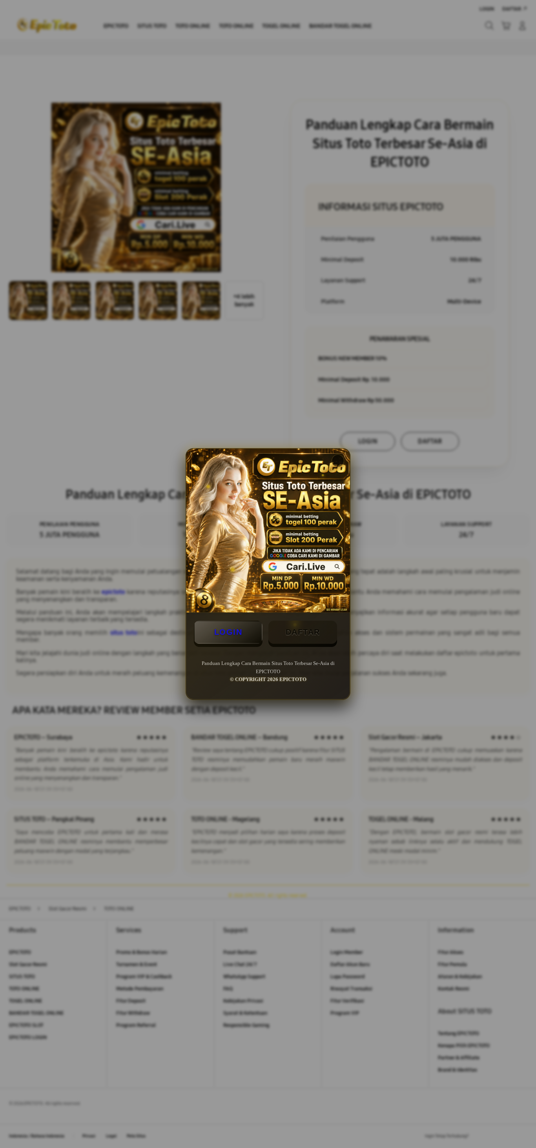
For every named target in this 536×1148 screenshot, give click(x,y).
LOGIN (228, 632)
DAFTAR (303, 632)
